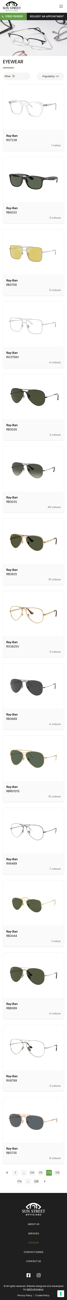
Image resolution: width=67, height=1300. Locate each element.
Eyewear (33, 1242)
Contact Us (33, 1261)
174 (20, 1181)
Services (33, 1233)
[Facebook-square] (28, 1275)
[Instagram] (39, 1275)
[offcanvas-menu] (61, 6)
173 (57, 1172)
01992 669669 (14, 16)
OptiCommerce (34, 1289)
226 (36, 1181)
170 (32, 1172)
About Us (33, 1224)
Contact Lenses (33, 1252)
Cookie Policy (42, 1295)
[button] (50, 76)
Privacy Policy (25, 1295)
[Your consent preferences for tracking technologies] (60, 1293)
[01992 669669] (3, 16)
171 (41, 1172)
